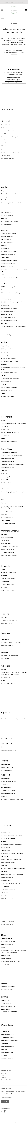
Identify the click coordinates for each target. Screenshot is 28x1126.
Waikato (24, 38)
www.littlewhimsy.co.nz (13, 79)
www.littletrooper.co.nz (19, 83)
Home (2, 18)
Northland (13, 38)
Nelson (5, 52)
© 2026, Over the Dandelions (8, 1122)
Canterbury (17, 52)
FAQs (2, 1075)
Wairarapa (9, 44)
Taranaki (21, 40)
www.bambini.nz (8, 72)
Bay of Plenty (15, 40)
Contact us (4, 1077)
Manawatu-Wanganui (10, 42)
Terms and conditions (6, 1080)
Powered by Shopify (21, 1122)
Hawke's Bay (20, 42)
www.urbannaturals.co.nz (13, 77)
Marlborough (18, 50)
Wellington (16, 44)
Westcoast (11, 52)
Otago (22, 52)
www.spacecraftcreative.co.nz (14, 74)
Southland (14, 54)
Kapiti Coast (22, 44)
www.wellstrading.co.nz (14, 85)
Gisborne (4, 44)
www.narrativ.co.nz (7, 83)
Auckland (19, 38)
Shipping (3, 1073)
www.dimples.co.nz (18, 72)
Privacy (3, 1082)
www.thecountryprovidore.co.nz (13, 81)
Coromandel (7, 40)
